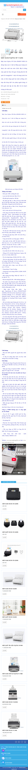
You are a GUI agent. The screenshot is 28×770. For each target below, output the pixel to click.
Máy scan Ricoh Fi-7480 (9, 730)
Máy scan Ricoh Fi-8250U (10, 702)
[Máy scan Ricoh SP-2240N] (14, 494)
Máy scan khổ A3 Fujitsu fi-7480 (12, 673)
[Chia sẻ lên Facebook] (1, 56)
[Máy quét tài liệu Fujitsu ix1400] (14, 636)
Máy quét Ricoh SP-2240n (10, 532)
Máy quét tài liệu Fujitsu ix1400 (12, 645)
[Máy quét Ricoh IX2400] (14, 608)
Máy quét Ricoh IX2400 (9, 617)
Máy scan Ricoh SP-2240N (10, 504)
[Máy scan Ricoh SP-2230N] (14, 551)
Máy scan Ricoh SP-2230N (10, 560)
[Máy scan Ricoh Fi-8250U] (14, 693)
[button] (26, 36)
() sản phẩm (23, 14)
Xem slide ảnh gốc (5, 54)
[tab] (14, 105)
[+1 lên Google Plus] (5, 56)
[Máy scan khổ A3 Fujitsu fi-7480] (14, 664)
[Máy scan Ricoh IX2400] (14, 579)
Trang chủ (3, 18)
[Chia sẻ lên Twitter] (3, 56)
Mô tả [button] (4, 105)
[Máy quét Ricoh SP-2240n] (14, 523)
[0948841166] (3, 747)
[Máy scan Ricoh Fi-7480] (14, 721)
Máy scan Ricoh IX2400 (9, 588)
